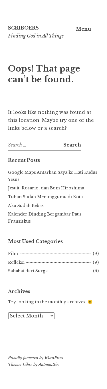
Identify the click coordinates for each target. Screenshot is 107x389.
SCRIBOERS (23, 28)
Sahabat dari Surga (28, 270)
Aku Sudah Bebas (26, 205)
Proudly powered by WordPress (35, 357)
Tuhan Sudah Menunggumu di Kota (45, 196)
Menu (83, 29)
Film (13, 253)
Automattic (48, 364)
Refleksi (16, 262)
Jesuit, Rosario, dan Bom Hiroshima (46, 188)
